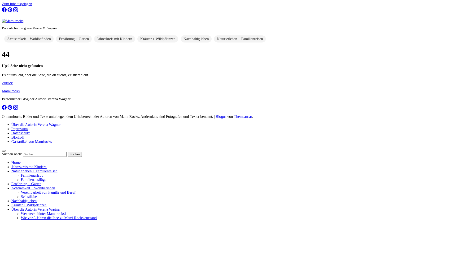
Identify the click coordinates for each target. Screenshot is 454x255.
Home (16, 163)
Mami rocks (11, 91)
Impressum (19, 129)
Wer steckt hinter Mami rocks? (43, 214)
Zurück (7, 83)
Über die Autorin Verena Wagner (36, 125)
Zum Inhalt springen (17, 4)
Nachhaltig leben (196, 39)
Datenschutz (20, 133)
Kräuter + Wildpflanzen (157, 39)
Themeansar (243, 117)
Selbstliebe (29, 197)
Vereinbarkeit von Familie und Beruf (48, 192)
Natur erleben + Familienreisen (240, 39)
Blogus (221, 117)
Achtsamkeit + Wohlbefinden (29, 39)
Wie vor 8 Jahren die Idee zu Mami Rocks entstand (59, 218)
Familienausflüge (33, 180)
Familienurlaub (32, 175)
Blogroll (17, 137)
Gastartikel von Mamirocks (31, 142)
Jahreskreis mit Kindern (114, 39)
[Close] (4, 151)
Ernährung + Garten (74, 39)
